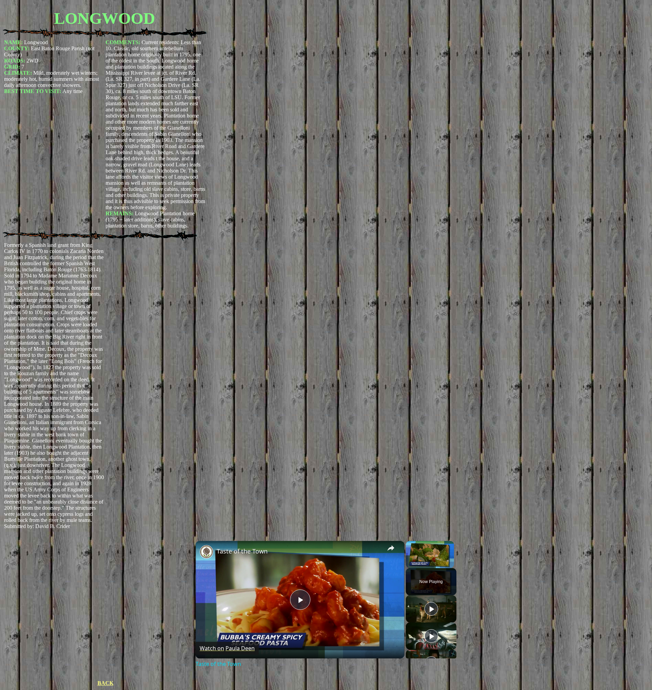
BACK (105, 683)
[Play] (431, 609)
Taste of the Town (242, 551)
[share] (391, 548)
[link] (206, 552)
